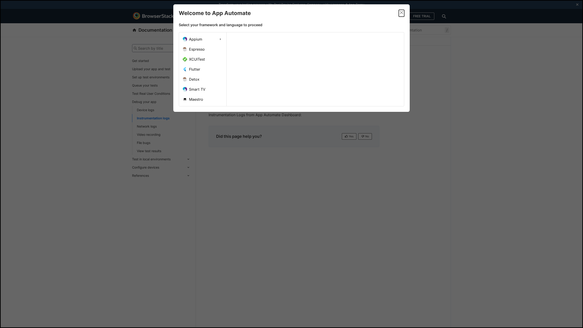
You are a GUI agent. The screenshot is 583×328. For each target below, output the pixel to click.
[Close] (401, 13)
